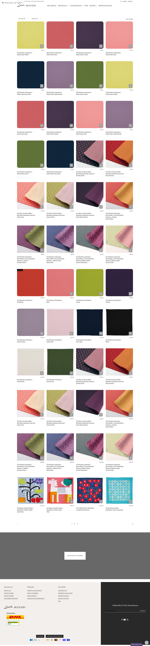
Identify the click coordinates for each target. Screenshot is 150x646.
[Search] (121, 1)
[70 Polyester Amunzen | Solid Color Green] (30, 154)
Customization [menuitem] (76, 5)
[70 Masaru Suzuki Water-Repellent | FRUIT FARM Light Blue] (30, 490)
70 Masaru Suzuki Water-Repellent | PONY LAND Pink (55, 509)
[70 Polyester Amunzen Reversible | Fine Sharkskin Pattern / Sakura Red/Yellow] (119, 403)
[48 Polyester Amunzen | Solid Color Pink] (119, 35)
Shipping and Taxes (65, 593)
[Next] (132, 523)
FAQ (59, 601)
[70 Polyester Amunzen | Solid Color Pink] (89, 114)
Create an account (34, 590)
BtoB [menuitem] (86, 5)
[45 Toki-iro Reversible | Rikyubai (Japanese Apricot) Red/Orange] (119, 154)
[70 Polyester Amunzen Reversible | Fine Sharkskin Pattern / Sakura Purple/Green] (30, 447)
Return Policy (63, 596)
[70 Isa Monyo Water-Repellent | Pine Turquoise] (119, 490)
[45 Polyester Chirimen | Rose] (60, 282)
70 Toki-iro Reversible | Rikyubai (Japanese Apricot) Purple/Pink (85, 381)
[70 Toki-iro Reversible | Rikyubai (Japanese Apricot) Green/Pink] (60, 403)
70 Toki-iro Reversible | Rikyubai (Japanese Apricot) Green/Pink (56, 423)
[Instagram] (127, 619)
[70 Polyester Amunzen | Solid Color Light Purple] (119, 114)
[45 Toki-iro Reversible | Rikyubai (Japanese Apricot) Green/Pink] (60, 195)
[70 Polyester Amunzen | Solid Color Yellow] (119, 74)
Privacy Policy (63, 598)
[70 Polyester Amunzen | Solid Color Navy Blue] (60, 154)
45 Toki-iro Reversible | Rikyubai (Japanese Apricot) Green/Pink (56, 215)
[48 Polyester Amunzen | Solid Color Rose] (60, 35)
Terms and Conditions (35, 598)
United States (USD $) (54, 636)
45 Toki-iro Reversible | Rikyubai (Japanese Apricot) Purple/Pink (85, 173)
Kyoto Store (9, 596)
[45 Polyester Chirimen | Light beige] (30, 362)
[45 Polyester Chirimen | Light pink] (60, 322)
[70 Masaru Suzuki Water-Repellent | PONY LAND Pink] (60, 490)
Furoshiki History (11, 598)
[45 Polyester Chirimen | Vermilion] (30, 282)
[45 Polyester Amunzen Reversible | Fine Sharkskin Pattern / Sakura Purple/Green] (30, 239)
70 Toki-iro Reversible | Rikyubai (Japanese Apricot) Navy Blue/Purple (85, 423)
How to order (32, 593)
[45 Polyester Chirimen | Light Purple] (30, 322)
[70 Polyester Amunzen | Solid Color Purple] (60, 114)
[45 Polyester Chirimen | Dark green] (60, 362)
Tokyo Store (9, 593)
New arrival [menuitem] (51, 5)
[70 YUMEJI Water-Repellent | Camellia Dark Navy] (89, 490)
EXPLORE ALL (62, 5)
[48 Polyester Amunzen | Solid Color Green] (89, 74)
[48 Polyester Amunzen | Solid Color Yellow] (30, 35)
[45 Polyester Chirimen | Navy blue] (89, 322)
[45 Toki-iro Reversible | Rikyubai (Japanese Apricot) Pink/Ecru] (30, 195)
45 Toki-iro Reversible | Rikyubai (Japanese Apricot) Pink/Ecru (26, 215)
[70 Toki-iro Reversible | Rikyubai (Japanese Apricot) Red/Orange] (119, 362)
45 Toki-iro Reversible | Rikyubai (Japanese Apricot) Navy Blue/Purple (85, 215)
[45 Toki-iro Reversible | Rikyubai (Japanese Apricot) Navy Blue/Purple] (89, 195)
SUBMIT (143, 611)
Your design (32, 596)
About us (7, 590)
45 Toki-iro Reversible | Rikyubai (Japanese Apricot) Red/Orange (115, 173)
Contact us (62, 590)
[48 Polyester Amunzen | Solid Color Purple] (89, 35)
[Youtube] (125, 619)
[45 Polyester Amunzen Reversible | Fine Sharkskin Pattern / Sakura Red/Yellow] (119, 195)
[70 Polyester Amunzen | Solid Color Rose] (30, 114)
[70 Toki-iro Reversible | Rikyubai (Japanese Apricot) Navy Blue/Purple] (89, 403)
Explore (93, 5)
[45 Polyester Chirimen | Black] (119, 322)
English (40, 636)
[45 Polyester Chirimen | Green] (89, 282)
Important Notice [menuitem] (105, 5)
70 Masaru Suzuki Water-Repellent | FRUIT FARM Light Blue (25, 509)
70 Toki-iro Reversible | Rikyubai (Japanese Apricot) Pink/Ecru (26, 423)
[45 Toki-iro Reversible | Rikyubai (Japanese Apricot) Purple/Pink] (89, 154)
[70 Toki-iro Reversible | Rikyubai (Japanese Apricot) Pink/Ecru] (30, 403)
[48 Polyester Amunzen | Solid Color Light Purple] (60, 74)
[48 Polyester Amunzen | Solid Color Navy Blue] (30, 74)
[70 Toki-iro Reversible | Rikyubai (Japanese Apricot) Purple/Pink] (89, 362)
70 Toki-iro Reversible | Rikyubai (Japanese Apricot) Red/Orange (115, 381)
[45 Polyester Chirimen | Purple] (119, 282)
